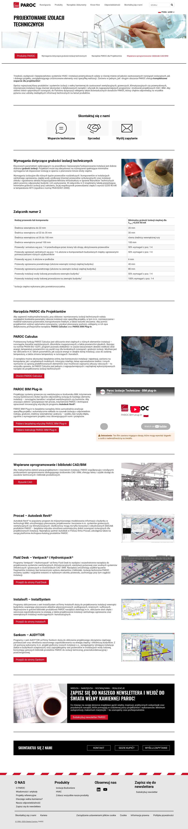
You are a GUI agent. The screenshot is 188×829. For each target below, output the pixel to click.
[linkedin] (98, 789)
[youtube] (105, 789)
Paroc (24, 5)
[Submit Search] (172, 5)
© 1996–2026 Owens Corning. (26, 821)
